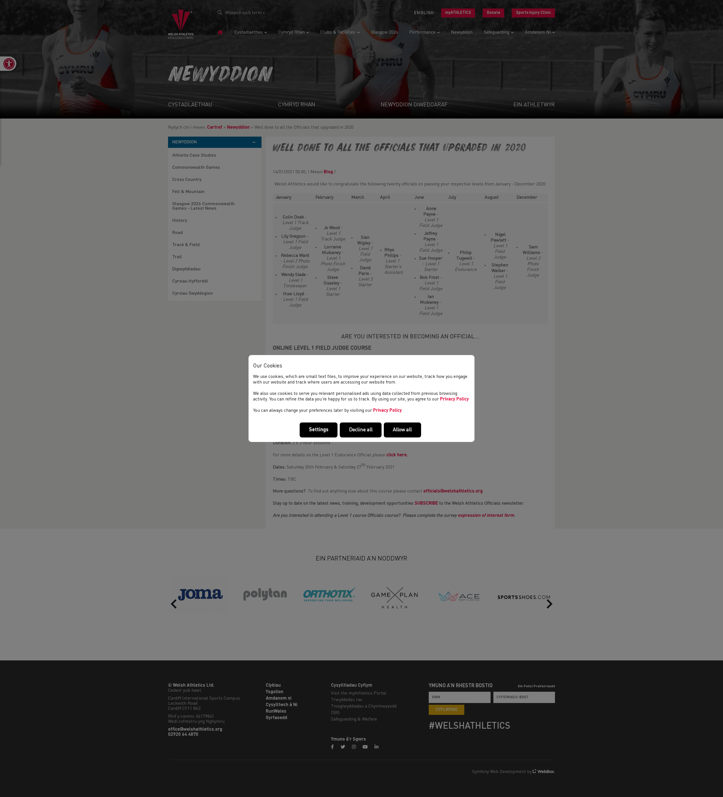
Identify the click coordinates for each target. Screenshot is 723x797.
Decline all (361, 429)
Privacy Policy (454, 399)
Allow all (402, 429)
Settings (318, 429)
